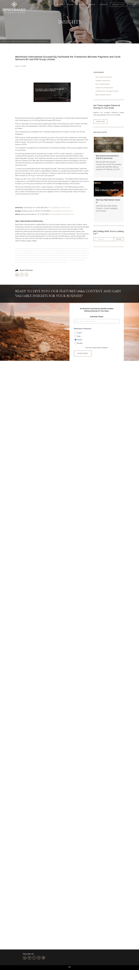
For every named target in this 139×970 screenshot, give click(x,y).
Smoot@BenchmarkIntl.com (59, 207)
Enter (118, 239)
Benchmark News (103, 95)
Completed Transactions (107, 91)
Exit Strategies (102, 84)
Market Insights (103, 80)
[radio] (96, 332)
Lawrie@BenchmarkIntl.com (62, 211)
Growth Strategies (104, 88)
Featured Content (104, 77)
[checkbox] (96, 337)
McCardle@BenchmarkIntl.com (61, 214)
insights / (6, 41)
